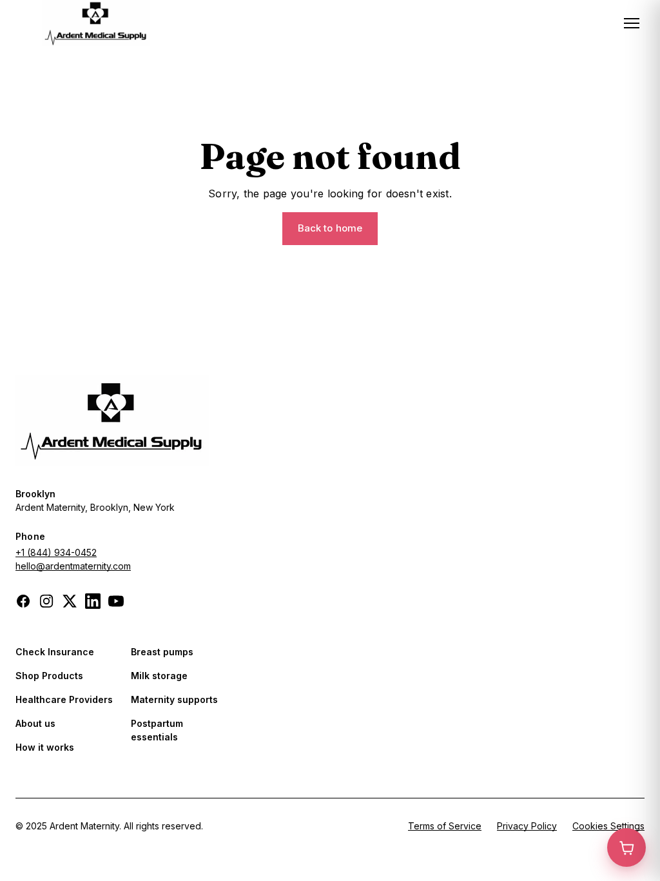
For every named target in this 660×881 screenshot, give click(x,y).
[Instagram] (46, 601)
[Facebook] (23, 601)
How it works (44, 747)
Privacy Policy (527, 825)
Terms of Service (444, 825)
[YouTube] (116, 601)
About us (35, 723)
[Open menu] (632, 23)
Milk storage (159, 675)
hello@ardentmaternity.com (73, 565)
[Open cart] (626, 847)
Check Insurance (54, 651)
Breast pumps (162, 651)
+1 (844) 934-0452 (56, 552)
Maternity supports (174, 699)
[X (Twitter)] (69, 601)
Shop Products (49, 675)
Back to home (330, 228)
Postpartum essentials (157, 730)
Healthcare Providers (64, 699)
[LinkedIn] (93, 601)
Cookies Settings (608, 825)
